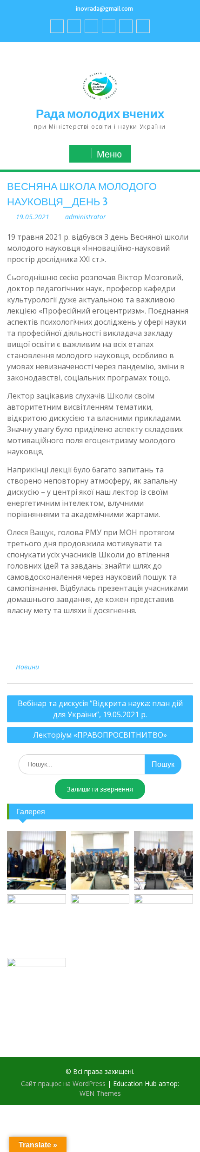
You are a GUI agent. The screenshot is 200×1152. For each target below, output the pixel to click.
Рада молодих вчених (100, 113)
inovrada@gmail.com (104, 8)
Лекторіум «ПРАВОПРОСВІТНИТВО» (100, 735)
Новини (27, 666)
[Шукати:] (100, 763)
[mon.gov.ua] (143, 26)
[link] (108, 26)
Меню (109, 154)
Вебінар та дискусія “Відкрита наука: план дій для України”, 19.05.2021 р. (100, 709)
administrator (85, 216)
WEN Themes (100, 1093)
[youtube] (74, 26)
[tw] (91, 26)
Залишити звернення (100, 789)
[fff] (57, 26)
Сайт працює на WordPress (63, 1083)
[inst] (126, 26)
